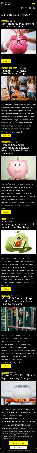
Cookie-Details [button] (10, 450)
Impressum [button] (27, 450)
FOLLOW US (5, 373)
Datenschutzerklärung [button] (19, 450)
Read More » (6, 61)
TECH (10, 68)
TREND (15, 68)
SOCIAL (4, 219)
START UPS (5, 68)
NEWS (3, 296)
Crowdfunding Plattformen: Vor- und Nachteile (17, 25)
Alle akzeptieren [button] (18, 443)
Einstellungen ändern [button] (18, 447)
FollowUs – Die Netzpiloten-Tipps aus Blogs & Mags (18, 377)
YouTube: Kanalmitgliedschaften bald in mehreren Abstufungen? (17, 224)
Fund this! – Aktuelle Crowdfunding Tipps (13, 72)
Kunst (4, 142)
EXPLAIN (4, 21)
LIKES (8, 142)
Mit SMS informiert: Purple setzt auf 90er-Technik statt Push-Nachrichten (17, 301)
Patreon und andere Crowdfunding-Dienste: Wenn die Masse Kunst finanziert (15, 149)
